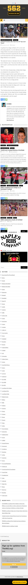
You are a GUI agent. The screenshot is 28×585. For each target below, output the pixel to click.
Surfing (3, 455)
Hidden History (5, 359)
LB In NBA (4, 382)
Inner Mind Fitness (6, 365)
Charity (3, 318)
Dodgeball (4, 339)
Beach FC (4, 301)
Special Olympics (5, 443)
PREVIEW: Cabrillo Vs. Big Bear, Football (10, 526)
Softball (16, 40)
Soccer (12, 148)
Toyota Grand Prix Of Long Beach (8, 469)
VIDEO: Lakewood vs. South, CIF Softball (11, 220)
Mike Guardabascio (13, 151)
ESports (3, 344)
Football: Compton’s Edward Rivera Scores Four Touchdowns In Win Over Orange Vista (14, 517)
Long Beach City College (6, 40)
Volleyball (4, 481)
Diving (3, 336)
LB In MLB (4, 379)
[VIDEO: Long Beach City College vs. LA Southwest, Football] (14, 175)
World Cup (4, 489)
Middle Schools (5, 397)
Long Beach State (4, 148)
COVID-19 (4, 330)
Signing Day (4, 431)
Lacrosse (4, 373)
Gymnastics (4, 356)
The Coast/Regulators (6, 463)
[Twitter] (4, 99)
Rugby (3, 423)
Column (3, 324)
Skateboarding (5, 434)
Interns (3, 368)
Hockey (3, 362)
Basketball (4, 298)
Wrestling (4, 492)
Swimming (4, 458)
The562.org (4, 466)
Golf (3, 353)
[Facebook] (2, 99)
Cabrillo (3, 307)
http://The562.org (10, 120)
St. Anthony (4, 449)
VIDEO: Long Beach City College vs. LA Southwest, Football (11, 188)
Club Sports (4, 321)
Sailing (3, 426)
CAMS (3, 312)
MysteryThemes (20, 576)
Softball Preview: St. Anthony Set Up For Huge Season (24, 231)
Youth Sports (4, 495)
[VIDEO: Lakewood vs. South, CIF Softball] (14, 207)
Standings (4, 452)
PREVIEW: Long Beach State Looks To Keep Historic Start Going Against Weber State (14, 512)
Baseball (4, 295)
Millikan (3, 399)
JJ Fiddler (13, 45)
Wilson (3, 487)
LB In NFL (4, 385)
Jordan (3, 370)
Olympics (4, 408)
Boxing (3, 304)
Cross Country (5, 333)
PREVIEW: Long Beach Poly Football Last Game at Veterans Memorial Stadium (14, 522)
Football (3, 145)
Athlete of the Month (6, 283)
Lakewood (3, 217)
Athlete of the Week (6, 286)
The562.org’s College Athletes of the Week (12, 150)
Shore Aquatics (5, 428)
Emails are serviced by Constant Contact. (13, 561)
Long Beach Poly (5, 391)
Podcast (3, 414)
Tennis (3, 460)
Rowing (3, 420)
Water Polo (4, 484)
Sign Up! (14, 564)
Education (4, 341)
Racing (3, 417)
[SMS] (6, 99)
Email (3, 551)
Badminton (4, 292)
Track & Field (4, 472)
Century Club (4, 315)
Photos (3, 411)
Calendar (4, 309)
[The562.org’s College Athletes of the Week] (14, 135)
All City (3, 278)
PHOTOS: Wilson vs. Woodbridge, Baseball (4, 231)
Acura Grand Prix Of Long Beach (8, 275)
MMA (3, 402)
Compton (4, 327)
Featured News (5, 347)
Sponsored (4, 446)
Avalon (3, 289)
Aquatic (3, 280)
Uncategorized (5, 475)
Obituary (4, 405)
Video (21, 185)
